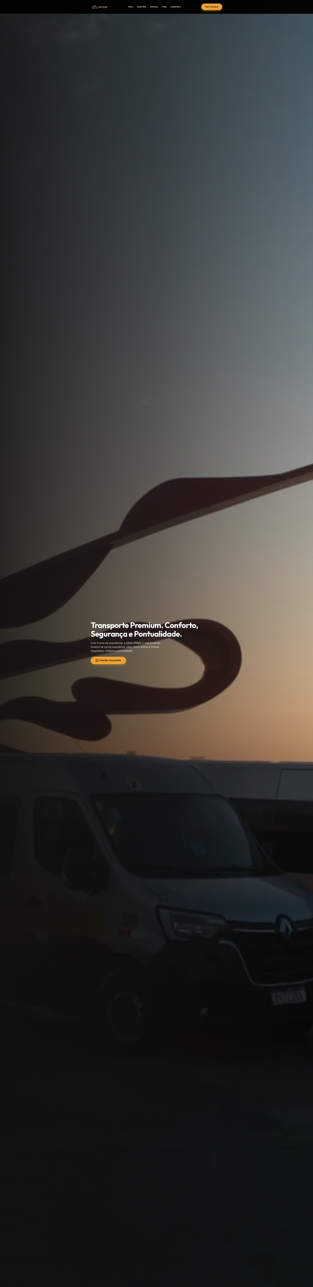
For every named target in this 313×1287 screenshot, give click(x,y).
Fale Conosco (211, 6)
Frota (164, 7)
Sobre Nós (141, 7)
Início (130, 7)
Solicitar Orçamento (110, 660)
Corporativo (175, 7)
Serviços (154, 7)
